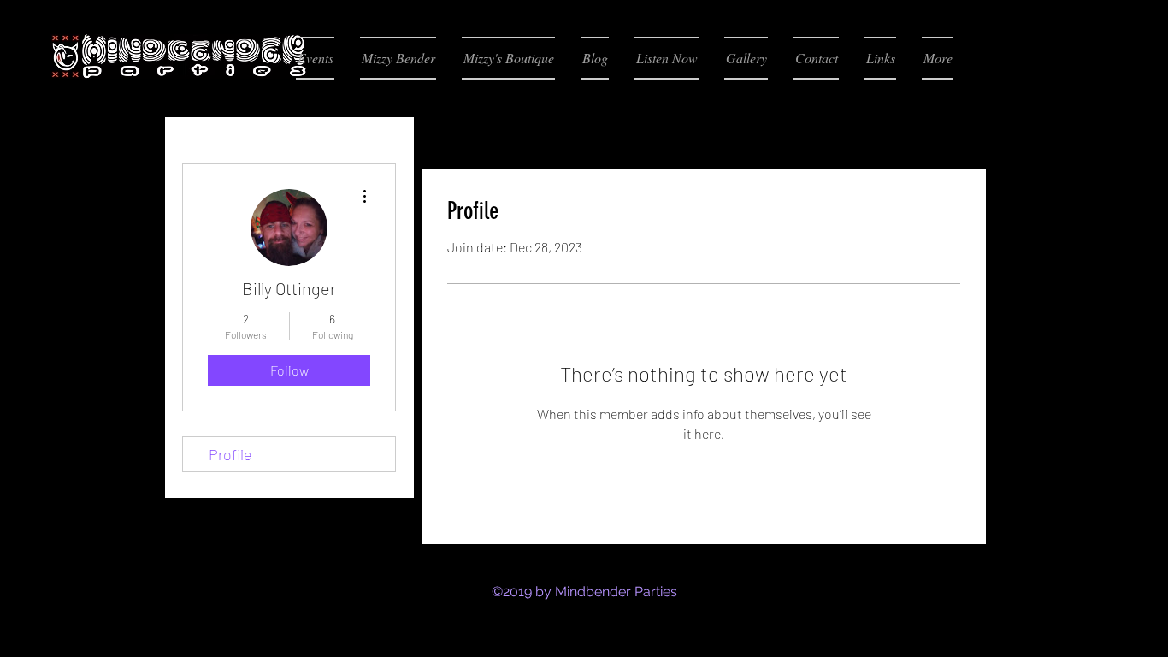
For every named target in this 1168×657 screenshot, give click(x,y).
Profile (230, 454)
